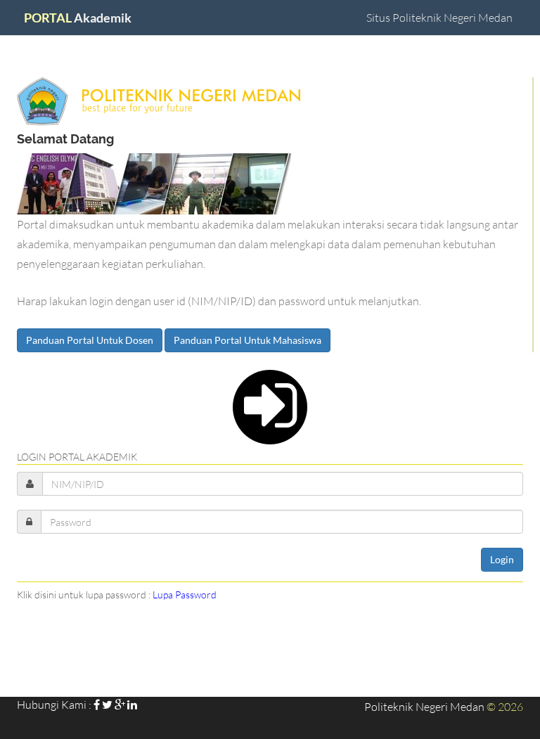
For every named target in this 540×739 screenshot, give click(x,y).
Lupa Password (185, 594)
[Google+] (120, 704)
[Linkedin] (132, 704)
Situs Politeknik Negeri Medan (439, 17)
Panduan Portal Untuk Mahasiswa (247, 340)
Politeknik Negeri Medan (424, 706)
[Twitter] (107, 704)
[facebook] (97, 704)
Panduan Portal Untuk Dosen (89, 340)
